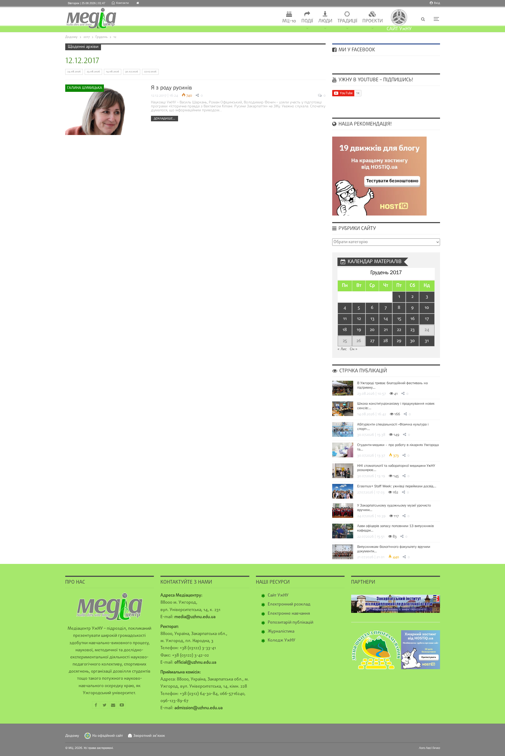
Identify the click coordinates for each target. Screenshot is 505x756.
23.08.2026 (93, 72)
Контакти (122, 3)
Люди (325, 21)
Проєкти (372, 21)
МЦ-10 (289, 21)
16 (412, 319)
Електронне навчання (289, 613)
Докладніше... (164, 118)
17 (427, 319)
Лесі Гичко (433, 748)
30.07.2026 (131, 72)
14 (385, 319)
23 (412, 330)
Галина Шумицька (84, 88)
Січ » (353, 349)
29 (399, 341)
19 (359, 330)
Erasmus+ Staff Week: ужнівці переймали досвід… (396, 486)
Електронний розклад (289, 604)
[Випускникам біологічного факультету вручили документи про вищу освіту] (342, 551)
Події (307, 21)
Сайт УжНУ (278, 595)
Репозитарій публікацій (290, 622)
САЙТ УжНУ (399, 29)
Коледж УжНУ (281, 640)
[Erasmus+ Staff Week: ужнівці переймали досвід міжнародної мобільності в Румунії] (342, 491)
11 (345, 319)
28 (385, 341)
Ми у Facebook (356, 50)
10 (427, 307)
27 (372, 341)
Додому (72, 736)
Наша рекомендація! (364, 124)
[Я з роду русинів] (104, 109)
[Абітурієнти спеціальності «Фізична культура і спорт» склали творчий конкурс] (342, 429)
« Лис (342, 349)
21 (386, 330)
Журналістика (281, 631)
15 (399, 319)
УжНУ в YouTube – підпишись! (375, 80)
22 (399, 330)
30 (412, 341)
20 (372, 330)
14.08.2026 (112, 72)
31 (427, 341)
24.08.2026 (74, 72)
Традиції (347, 21)
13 (372, 319)
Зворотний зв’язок (149, 736)
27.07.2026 (150, 72)
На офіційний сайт (107, 736)
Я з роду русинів (171, 87)
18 (344, 330)
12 (359, 319)
